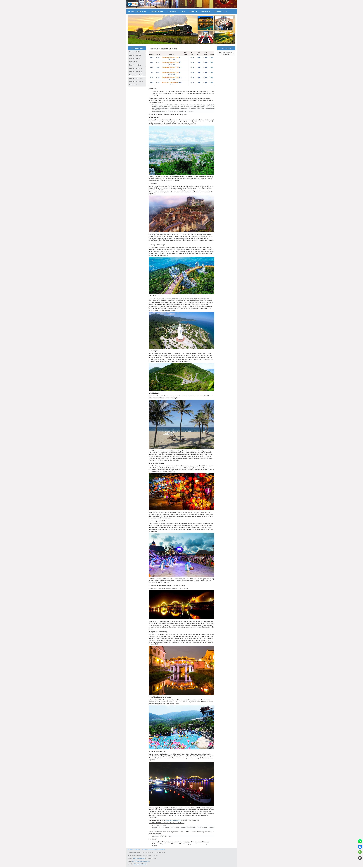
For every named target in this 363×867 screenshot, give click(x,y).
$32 (193, 57)
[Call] (360, 852)
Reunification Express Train (170, 57)
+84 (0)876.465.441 (139, 858)
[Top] (360, 858)
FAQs (183, 11)
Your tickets (226, 48)
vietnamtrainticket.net (140, 864)
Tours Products (220, 11)
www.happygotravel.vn (173, 820)
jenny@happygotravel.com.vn (141, 861)
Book (211, 57)
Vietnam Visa (205, 11)
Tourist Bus (171, 11)
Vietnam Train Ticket (137, 11)
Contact (192, 11)
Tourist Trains (156, 11)
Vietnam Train (137, 48)
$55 (206, 57)
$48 (199, 57)
